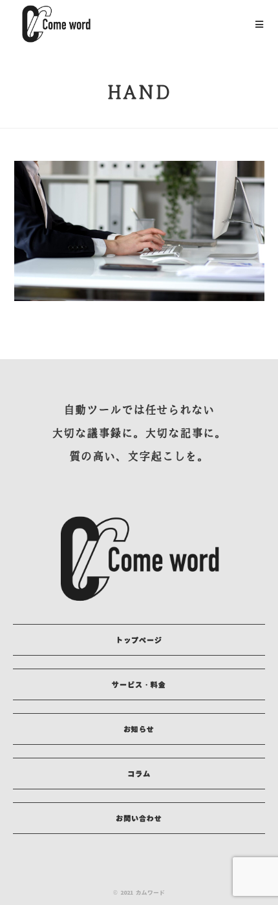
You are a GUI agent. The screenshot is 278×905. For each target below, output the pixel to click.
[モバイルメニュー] (259, 23)
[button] (139, 640)
